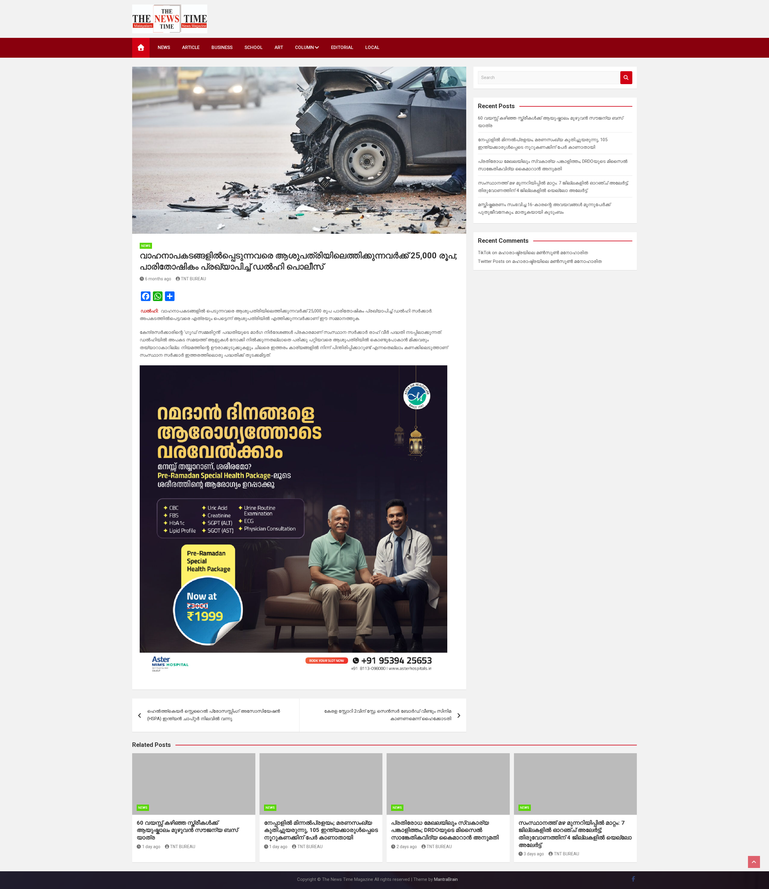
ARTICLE (190, 47)
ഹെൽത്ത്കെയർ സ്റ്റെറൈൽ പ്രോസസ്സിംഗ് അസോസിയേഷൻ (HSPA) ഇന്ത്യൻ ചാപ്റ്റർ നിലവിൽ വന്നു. (213, 715)
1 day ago (151, 846)
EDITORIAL (342, 47)
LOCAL (372, 47)
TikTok (484, 252)
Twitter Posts (491, 261)
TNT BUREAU (193, 278)
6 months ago (158, 278)
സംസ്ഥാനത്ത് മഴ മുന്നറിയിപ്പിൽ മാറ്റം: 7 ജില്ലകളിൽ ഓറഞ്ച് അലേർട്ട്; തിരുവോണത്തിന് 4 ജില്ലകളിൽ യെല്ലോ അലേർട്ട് (575, 833)
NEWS (164, 47)
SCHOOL (254, 47)
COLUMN (304, 47)
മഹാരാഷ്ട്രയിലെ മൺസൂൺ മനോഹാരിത (543, 252)
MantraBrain (446, 879)
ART (279, 47)
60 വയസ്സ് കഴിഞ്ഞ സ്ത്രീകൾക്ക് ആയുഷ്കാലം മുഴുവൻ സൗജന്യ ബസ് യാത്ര (187, 830)
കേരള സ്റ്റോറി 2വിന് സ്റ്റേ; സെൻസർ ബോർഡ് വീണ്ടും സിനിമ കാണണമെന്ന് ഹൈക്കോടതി (387, 715)
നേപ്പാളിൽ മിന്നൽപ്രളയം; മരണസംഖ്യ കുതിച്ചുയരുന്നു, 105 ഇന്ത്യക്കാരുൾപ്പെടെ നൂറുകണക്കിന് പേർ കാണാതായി (321, 830)
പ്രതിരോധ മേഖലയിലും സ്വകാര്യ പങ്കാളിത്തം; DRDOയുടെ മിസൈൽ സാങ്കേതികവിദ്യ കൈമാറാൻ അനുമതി (445, 830)
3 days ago (534, 853)
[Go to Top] (754, 862)
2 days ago (407, 846)
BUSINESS (222, 47)
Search (626, 77)
